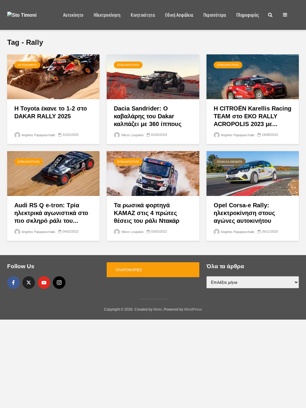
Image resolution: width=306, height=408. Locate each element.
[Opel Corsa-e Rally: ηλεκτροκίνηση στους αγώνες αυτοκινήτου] (252, 173)
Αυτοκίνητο (73, 15)
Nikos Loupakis (132, 135)
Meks (157, 309)
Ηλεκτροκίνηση (107, 15)
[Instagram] (59, 282)
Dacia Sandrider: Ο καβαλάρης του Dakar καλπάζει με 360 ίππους (147, 116)
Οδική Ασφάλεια (179, 15)
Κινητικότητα (143, 15)
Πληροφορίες (247, 15)
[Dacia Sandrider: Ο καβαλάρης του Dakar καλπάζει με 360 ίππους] (153, 76)
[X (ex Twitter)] (28, 282)
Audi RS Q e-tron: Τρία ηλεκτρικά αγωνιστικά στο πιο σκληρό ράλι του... (51, 213)
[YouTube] (44, 282)
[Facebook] (13, 282)
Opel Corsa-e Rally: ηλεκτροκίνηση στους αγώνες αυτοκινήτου (244, 213)
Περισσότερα (214, 15)
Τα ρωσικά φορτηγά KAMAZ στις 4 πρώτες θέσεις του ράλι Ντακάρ (146, 213)
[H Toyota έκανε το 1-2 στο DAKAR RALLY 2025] (53, 76)
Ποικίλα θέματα (229, 161)
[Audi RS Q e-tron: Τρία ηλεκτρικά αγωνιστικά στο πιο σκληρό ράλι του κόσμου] (53, 173)
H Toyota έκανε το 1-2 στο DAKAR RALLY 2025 (50, 112)
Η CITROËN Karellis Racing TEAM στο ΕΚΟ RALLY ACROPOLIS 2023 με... (252, 116)
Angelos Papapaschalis (38, 135)
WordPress (193, 309)
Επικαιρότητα (128, 65)
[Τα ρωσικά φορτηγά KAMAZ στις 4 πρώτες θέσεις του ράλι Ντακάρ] (153, 173)
